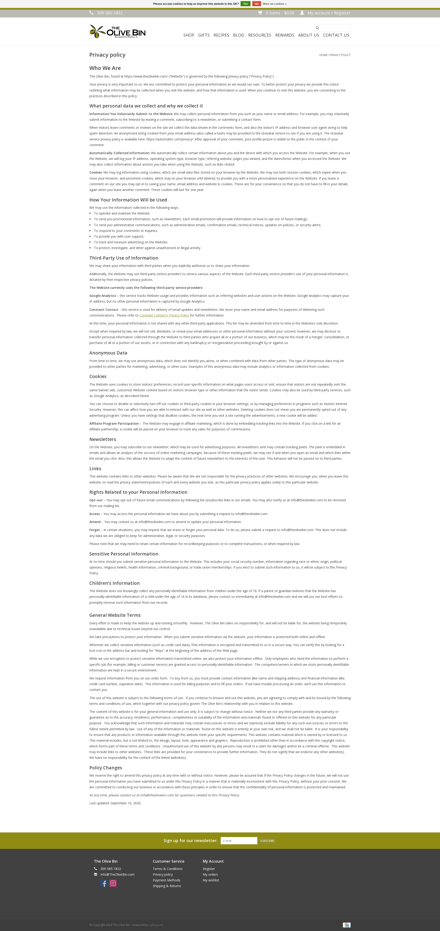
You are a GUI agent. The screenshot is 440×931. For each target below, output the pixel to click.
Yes (245, 3)
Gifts (204, 35)
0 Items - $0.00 (280, 13)
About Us (308, 35)
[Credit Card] (346, 925)
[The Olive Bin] (117, 31)
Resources (259, 35)
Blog (238, 35)
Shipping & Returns (167, 886)
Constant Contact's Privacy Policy (164, 315)
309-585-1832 (109, 13)
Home (323, 55)
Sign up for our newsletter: (190, 840)
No (256, 3)
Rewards (284, 35)
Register (209, 869)
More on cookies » (275, 3)
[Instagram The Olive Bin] (113, 883)
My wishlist (211, 880)
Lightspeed (155, 925)
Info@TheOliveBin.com (117, 874)
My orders (210, 874)
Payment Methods (166, 880)
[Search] (317, 28)
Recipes (221, 35)
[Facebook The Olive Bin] (103, 883)
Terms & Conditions (168, 869)
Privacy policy (340, 55)
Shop (188, 35)
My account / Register (328, 13)
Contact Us (336, 35)
